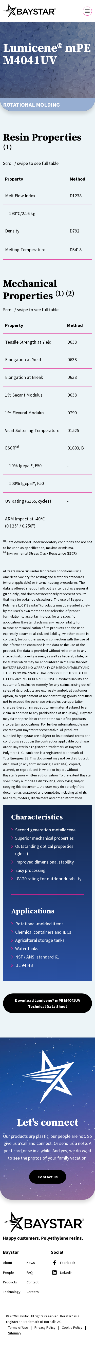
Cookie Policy (72, 1327)
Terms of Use (18, 1327)
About (7, 1262)
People (8, 1272)
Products (10, 1282)
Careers (33, 1291)
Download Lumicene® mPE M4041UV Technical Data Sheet (47, 1003)
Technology (12, 1291)
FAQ (30, 1272)
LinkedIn (66, 1272)
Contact (33, 1282)
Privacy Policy (44, 1327)
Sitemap (14, 1333)
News (31, 1262)
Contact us (47, 1176)
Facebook (67, 1262)
